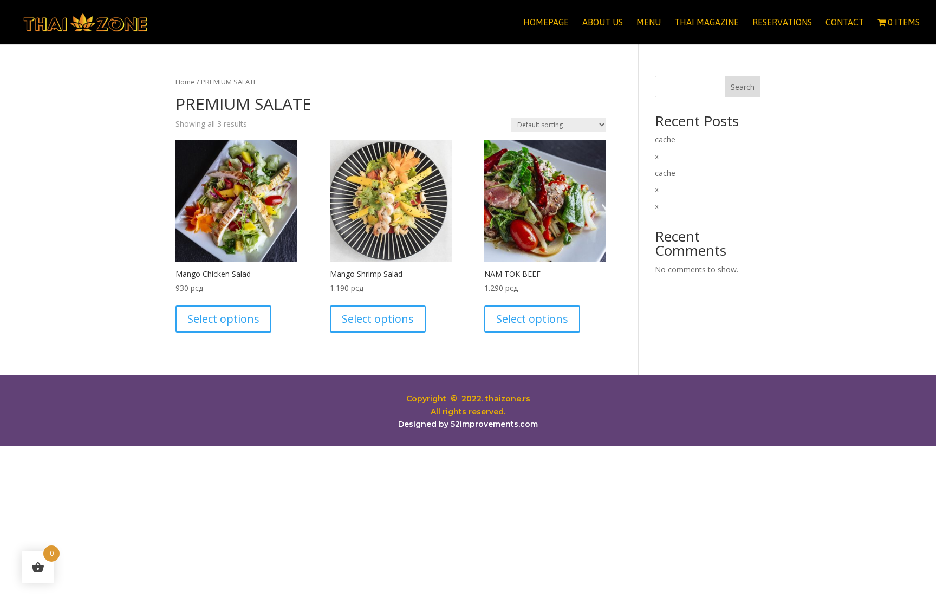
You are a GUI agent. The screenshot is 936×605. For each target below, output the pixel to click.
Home (185, 82)
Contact (845, 22)
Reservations (782, 22)
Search (743, 87)
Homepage (546, 22)
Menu (648, 22)
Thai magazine (706, 22)
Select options (223, 318)
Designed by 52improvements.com (468, 424)
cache (665, 139)
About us (602, 22)
